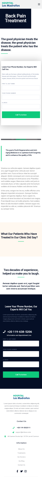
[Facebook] (17, 471)
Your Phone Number (9, 93)
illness (4, 103)
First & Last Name (8, 84)
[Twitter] (21, 471)
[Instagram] (26, 471)
